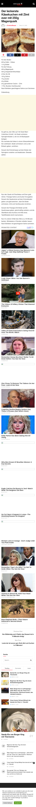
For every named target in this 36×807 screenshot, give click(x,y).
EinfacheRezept (11, 25)
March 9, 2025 (23, 25)
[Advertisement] (18, 113)
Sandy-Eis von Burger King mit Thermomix (20, 674)
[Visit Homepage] (18, 4)
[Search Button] (34, 3)
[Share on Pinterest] (24, 54)
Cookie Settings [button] (7, 803)
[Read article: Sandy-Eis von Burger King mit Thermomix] (18, 720)
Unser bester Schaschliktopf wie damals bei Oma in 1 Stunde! (20, 701)
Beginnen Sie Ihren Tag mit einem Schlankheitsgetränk (20, 682)
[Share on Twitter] (17, 54)
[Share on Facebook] (10, 54)
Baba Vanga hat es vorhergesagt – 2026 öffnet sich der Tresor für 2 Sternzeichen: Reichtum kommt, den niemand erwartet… (21, 691)
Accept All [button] (18, 803)
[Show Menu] (2, 3)
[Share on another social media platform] (31, 54)
